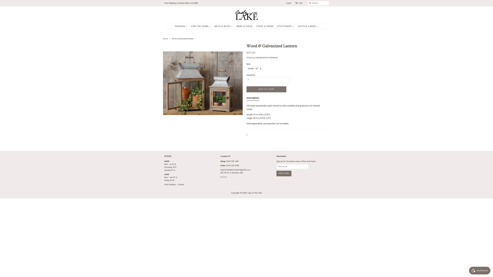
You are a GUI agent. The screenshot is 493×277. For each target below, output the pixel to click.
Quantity (250, 75)
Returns (223, 177)
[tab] (252, 98)
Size (248, 64)
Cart (301, 3)
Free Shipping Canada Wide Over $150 (181, 3)
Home (165, 39)
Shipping (250, 57)
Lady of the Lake (254, 193)
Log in (288, 3)
